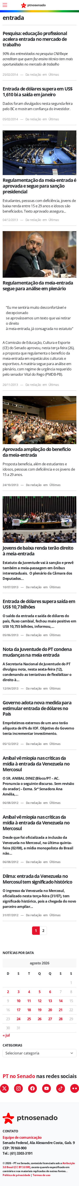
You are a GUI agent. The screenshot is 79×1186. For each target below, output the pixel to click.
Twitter (4, 1088)
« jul (6, 1035)
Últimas (53, 74)
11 (29, 1000)
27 (50, 1018)
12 (39, 1000)
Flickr (74, 1088)
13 (50, 1000)
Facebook (32, 1088)
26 (39, 1018)
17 (18, 1009)
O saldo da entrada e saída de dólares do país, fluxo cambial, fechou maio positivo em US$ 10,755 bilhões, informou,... (39, 621)
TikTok (60, 1088)
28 (61, 1018)
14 (61, 1000)
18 (29, 1009)
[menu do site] (5, 5)
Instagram (18, 1088)
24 (18, 1018)
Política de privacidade (16, 1175)
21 (61, 1009)
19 (39, 1009)
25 (29, 1018)
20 (50, 1009)
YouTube (46, 1088)
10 (18, 1000)
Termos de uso (41, 1175)
